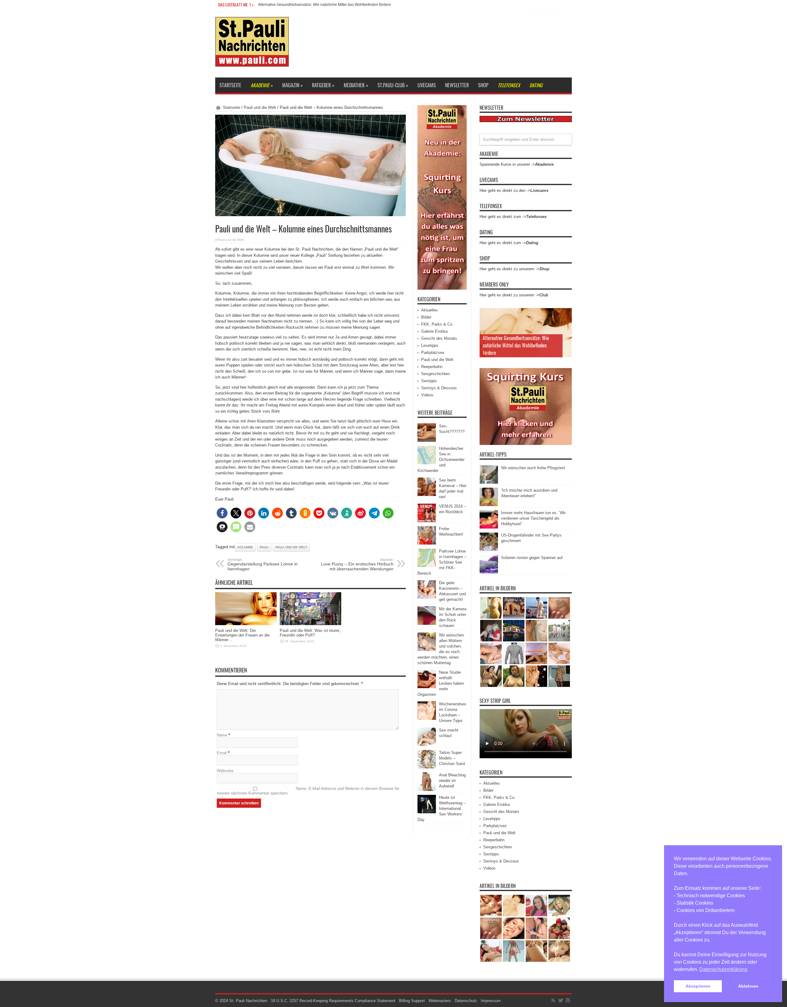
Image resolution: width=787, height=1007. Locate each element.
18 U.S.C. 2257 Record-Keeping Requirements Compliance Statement (333, 1000)
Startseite (230, 85)
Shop (483, 85)
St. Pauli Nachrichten (248, 1000)
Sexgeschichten (435, 373)
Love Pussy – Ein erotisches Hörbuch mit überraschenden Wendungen (357, 564)
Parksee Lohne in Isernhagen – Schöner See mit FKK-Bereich (441, 562)
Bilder (426, 317)
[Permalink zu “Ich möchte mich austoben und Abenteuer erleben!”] (489, 504)
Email (222, 753)
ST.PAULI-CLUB (393, 85)
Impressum (491, 1000)
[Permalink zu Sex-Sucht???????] (426, 440)
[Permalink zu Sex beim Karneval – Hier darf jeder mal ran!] (426, 494)
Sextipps (429, 381)
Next (565, 324)
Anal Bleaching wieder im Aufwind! (452, 780)
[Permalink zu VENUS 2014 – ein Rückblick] (426, 520)
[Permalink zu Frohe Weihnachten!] (426, 543)
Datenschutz (466, 1000)
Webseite (225, 770)
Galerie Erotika (434, 331)
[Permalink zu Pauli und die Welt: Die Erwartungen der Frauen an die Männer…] (246, 623)
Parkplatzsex (433, 352)
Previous (565, 314)
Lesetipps (429, 345)
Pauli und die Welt (260, 107)
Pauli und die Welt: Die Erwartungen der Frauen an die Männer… (242, 635)
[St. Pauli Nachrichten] (252, 62)
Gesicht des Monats (439, 338)
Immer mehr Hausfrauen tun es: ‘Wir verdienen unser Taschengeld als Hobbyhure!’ (533, 518)
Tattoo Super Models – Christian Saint (452, 758)
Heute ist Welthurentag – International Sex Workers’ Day (441, 808)
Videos (427, 395)
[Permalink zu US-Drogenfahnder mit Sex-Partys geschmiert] (489, 549)
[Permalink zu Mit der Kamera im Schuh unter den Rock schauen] (426, 623)
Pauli (264, 547)
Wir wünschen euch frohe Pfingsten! (533, 468)
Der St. (263, 4)
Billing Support (412, 1000)
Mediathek (356, 85)
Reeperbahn (431, 366)
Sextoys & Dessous (439, 388)
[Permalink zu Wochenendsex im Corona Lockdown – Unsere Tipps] (426, 718)
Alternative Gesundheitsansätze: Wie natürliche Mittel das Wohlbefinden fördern (516, 345)
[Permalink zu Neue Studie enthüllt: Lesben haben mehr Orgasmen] (426, 686)
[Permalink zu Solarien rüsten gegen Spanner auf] (489, 572)
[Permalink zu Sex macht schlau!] (426, 744)
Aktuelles (429, 310)
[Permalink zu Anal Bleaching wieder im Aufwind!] (426, 789)
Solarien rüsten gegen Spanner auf (532, 557)
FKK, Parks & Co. (437, 324)
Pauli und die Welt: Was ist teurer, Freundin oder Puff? (310, 632)
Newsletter (457, 85)
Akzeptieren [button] (698, 986)
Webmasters (440, 1000)
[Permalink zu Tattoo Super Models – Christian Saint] (426, 767)
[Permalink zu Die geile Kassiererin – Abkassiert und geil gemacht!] (426, 597)
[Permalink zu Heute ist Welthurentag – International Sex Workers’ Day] (426, 812)
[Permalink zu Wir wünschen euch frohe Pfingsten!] (489, 482)
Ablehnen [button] (748, 986)
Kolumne (245, 547)
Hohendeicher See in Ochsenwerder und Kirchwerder (441, 459)
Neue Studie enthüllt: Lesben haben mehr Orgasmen (440, 683)
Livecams (426, 85)
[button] (222, 513)
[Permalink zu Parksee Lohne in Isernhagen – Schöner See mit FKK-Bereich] (426, 565)
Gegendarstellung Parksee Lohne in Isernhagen (262, 564)
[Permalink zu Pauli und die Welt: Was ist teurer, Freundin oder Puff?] (310, 623)
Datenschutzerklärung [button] (723, 969)
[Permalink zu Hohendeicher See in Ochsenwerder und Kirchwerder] (426, 463)
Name (222, 735)
